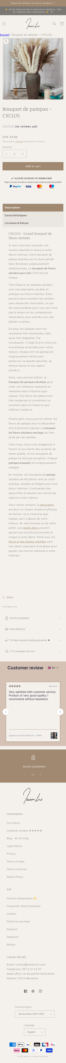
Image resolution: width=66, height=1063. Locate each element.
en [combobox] (53, 667)
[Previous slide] (6, 712)
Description (12, 207)
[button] (4, 23)
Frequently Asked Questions (24, 906)
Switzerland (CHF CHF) (31, 1014)
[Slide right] (40, 774)
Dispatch (12, 929)
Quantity (7, 147)
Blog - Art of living (18, 838)
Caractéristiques (16, 215)
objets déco (30, 527)
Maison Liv (28, 1056)
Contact (11, 913)
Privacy (11, 853)
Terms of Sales (15, 861)
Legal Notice (14, 845)
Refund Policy (15, 876)
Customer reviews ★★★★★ (24, 830)
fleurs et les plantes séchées (27, 541)
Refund (11, 944)
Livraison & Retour (17, 223)
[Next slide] (60, 712)
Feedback (13, 936)
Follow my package (18, 921)
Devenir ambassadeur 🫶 (22, 898)
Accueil (4, 34)
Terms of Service (17, 869)
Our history (13, 822)
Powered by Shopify (41, 1056)
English (31, 1032)
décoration (47, 504)
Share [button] (9, 597)
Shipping (19, 141)
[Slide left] (25, 774)
